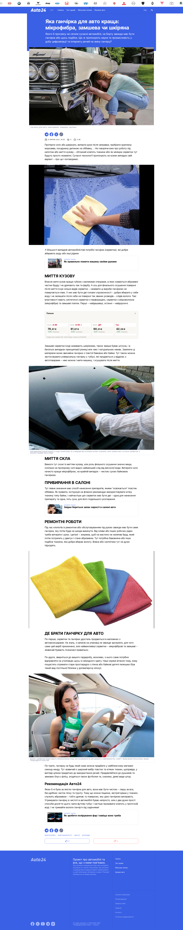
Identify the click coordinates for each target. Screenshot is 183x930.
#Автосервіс (50, 835)
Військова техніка (85, 10)
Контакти (118, 912)
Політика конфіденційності (124, 917)
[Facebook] (32, 924)
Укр (145, 10)
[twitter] (56, 134)
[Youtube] (43, 924)
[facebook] (51, 134)
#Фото (77, 835)
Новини (61, 10)
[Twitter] (38, 924)
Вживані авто (100, 10)
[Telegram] (48, 924)
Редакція (118, 908)
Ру (152, 10)
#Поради (86, 835)
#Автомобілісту (65, 835)
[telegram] (47, 134)
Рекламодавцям (121, 899)
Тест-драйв (70, 10)
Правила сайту (120, 903)
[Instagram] (53, 924)
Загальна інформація (122, 895)
